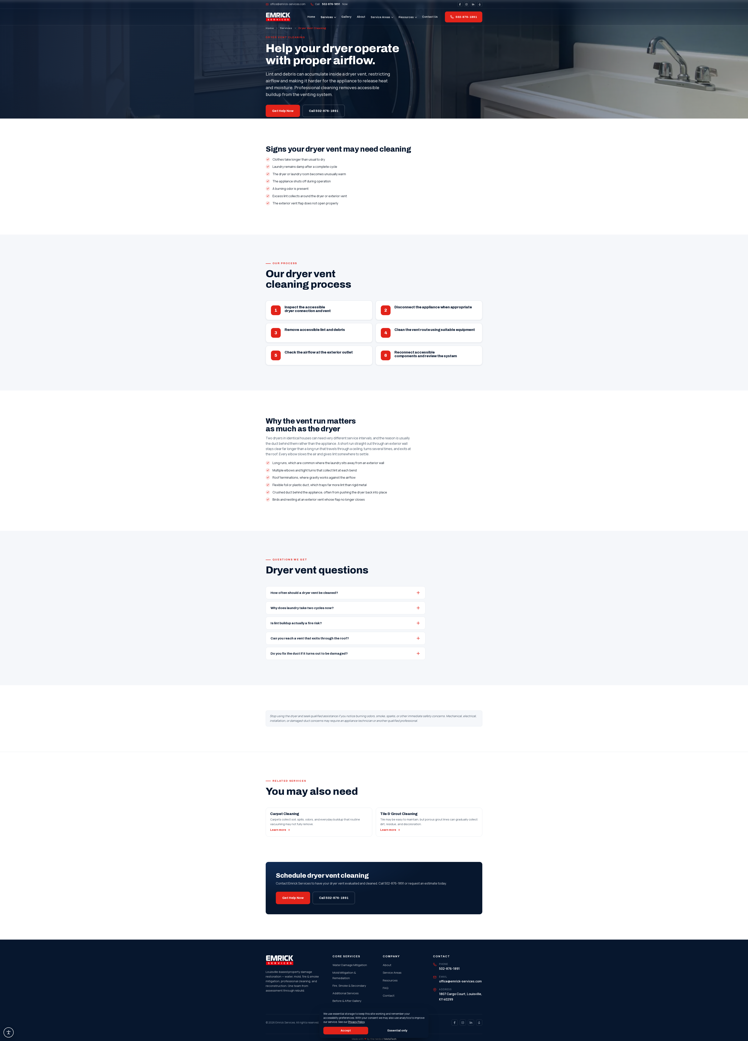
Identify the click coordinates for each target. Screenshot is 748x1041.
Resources (406, 17)
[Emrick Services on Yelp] (479, 4)
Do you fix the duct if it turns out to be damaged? (309, 653)
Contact (388, 996)
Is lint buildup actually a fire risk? (296, 623)
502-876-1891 (466, 16)
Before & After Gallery (347, 1001)
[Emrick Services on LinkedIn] (473, 4)
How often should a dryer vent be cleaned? (304, 593)
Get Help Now (283, 111)
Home (311, 16)
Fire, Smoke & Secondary (349, 986)
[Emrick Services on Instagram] (466, 4)
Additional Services (346, 993)
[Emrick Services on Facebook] (459, 4)
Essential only (397, 1030)
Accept (346, 1030)
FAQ (385, 988)
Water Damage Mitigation (350, 965)
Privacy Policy (356, 1022)
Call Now (331, 4)
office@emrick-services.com (287, 4)
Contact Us (430, 16)
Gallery (346, 16)
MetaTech (390, 1039)
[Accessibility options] (9, 1032)
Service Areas (380, 17)
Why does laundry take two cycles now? (302, 608)
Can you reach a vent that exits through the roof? (310, 638)
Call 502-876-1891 (323, 111)
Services (327, 17)
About (361, 16)
